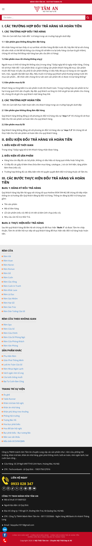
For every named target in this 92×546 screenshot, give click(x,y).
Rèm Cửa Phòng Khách (14, 341)
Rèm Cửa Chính (10, 333)
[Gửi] (87, 17)
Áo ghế (7, 394)
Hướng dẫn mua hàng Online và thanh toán (46, 537)
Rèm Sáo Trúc (10, 307)
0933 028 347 (22, 483)
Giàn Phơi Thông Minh (14, 360)
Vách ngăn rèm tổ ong (14, 373)
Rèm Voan (8, 260)
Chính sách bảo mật (20, 535)
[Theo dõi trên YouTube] (34, 489)
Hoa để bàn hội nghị (13, 428)
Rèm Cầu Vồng (10, 281)
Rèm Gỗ (7, 273)
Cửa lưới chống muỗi (13, 377)
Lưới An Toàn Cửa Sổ (13, 364)
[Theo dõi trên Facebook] (4, 489)
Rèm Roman (9, 269)
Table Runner (10, 399)
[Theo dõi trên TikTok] (13, 489)
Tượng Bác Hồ (10, 420)
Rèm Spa (8, 324)
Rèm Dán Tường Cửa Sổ (14, 311)
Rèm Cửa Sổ (9, 329)
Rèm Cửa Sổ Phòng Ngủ (14, 337)
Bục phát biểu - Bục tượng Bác (17, 432)
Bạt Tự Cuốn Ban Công (14, 381)
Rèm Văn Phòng (11, 345)
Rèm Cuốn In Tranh (12, 286)
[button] (3, 9)
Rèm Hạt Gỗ (9, 302)
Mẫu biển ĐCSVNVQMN (14, 441)
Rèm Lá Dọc (9, 294)
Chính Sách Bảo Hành (40, 535)
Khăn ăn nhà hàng (12, 407)
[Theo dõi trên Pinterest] (26, 489)
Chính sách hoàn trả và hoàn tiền (64, 535)
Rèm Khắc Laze (10, 290)
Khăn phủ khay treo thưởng (16, 411)
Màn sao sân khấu (12, 437)
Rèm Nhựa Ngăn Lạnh (13, 368)
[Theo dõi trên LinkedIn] (30, 489)
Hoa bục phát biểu (12, 424)
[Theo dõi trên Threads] (21, 489)
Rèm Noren (9, 265)
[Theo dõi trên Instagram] (8, 489)
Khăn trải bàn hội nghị (14, 403)
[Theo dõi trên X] (17, 489)
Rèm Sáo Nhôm (11, 298)
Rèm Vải (7, 256)
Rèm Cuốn (8, 277)
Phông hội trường (12, 416)
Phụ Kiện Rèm (10, 356)
